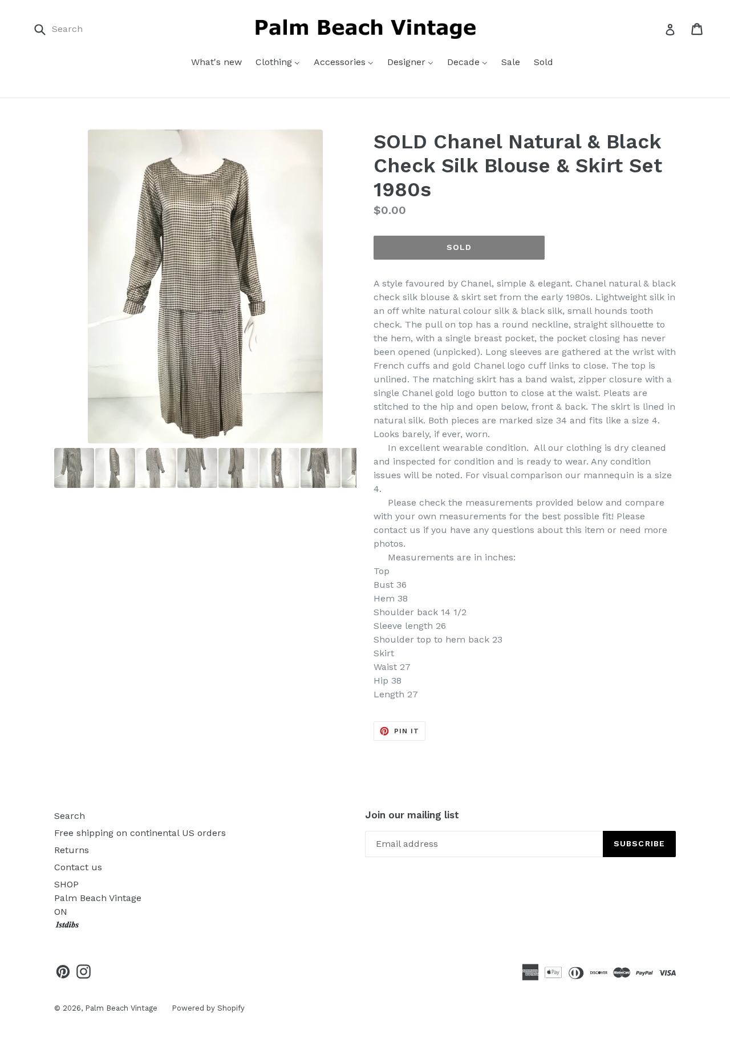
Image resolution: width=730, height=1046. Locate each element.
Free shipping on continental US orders (140, 832)
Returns (71, 850)
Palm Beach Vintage (121, 1008)
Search (69, 815)
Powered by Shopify (208, 1008)
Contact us (78, 867)
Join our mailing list (412, 815)
